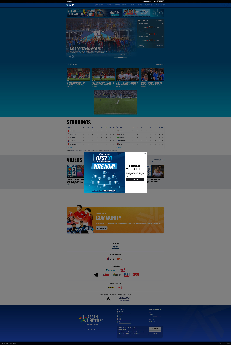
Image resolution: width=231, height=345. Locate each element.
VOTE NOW (135, 179)
